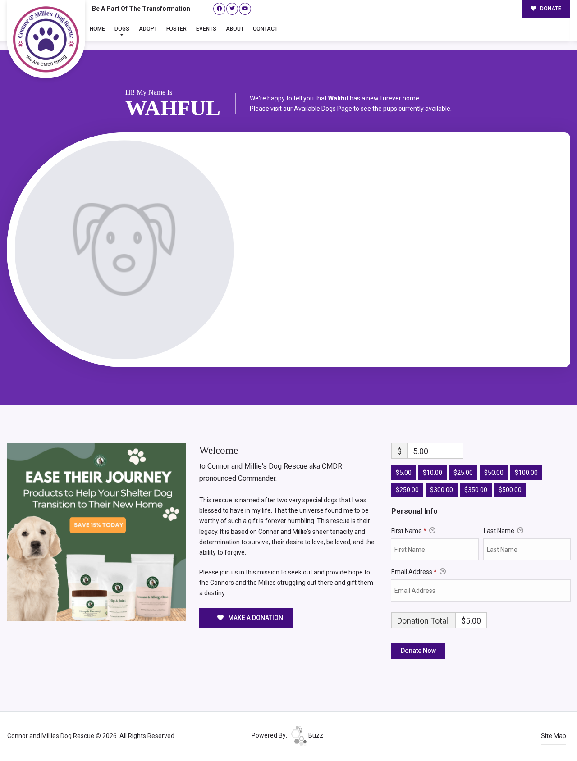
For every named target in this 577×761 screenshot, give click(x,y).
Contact (265, 29)
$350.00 (475, 489)
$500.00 (510, 489)
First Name (408, 530)
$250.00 (407, 489)
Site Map (553, 735)
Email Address (414, 571)
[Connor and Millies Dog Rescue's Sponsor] (96, 531)
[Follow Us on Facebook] (219, 9)
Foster (176, 29)
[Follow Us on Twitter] (232, 9)
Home (97, 29)
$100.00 (526, 472)
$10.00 (432, 472)
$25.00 (463, 472)
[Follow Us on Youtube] (245, 9)
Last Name (500, 530)
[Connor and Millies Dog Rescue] (46, 39)
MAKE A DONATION (255, 617)
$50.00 (494, 472)
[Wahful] (124, 249)
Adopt (148, 29)
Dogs (121, 29)
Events (206, 29)
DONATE (550, 8)
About (235, 29)
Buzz (315, 735)
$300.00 (441, 489)
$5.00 (404, 472)
